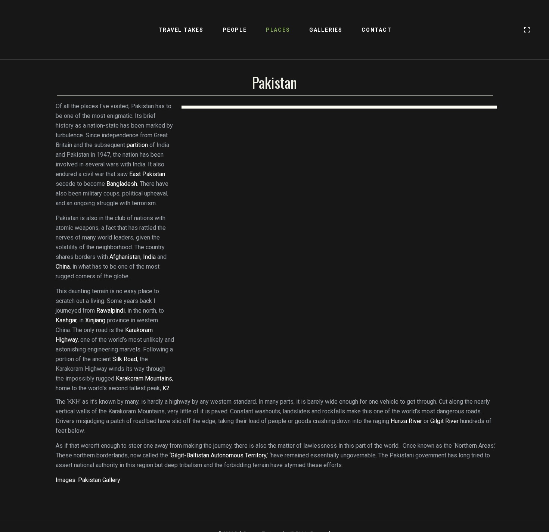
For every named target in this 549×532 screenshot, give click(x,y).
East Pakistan (147, 174)
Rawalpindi (110, 310)
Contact (377, 30)
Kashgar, (67, 320)
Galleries (325, 30)
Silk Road (124, 359)
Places (278, 30)
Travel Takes (181, 30)
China (63, 266)
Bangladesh (121, 183)
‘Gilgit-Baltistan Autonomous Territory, (218, 455)
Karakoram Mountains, (144, 378)
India (149, 256)
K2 (166, 388)
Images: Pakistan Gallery (88, 480)
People (235, 30)
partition (137, 144)
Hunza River (406, 421)
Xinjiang (95, 320)
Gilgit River (444, 421)
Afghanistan (124, 256)
